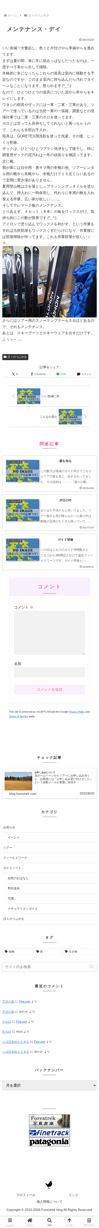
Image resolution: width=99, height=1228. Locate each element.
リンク (73, 1195)
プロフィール (25, 1195)
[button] (92, 966)
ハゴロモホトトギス (15, 1041)
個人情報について (49, 1201)
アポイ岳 (8, 1001)
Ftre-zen (24, 1001)
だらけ (6, 1021)
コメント (23, 607)
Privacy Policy (77, 711)
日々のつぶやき (17, 357)
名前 (17, 664)
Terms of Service (18, 716)
